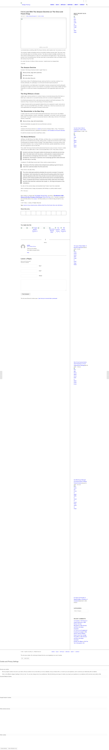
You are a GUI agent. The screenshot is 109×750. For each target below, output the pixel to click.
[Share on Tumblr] (48, 213)
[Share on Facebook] (23, 213)
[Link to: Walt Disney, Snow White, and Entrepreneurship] (23, 230)
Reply (28, 252)
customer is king (26, 205)
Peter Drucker (49, 205)
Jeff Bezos (40, 205)
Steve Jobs (55, 205)
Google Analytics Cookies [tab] (5, 697)
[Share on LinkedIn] (43, 213)
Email (40, 270)
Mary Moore (76, 625)
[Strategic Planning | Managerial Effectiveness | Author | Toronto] (28, 4)
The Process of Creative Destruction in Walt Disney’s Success (80, 622)
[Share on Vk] (53, 213)
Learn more (26, 658)
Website (40, 275)
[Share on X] (28, 213)
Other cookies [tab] (3, 735)
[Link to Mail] (87, 1)
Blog (27, 16)
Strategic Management (33, 16)
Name (40, 265)
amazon (35, 198)
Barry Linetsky (41, 16)
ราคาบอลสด (76, 620)
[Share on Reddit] (58, 213)
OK (22, 658)
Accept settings (4, 748)
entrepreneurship (33, 205)
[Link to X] (83, 1)
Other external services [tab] (5, 708)
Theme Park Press (47, 197)
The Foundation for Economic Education (56, 130)
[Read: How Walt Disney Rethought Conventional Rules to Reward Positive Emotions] (75, 384)
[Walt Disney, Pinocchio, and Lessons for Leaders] (108, 375)
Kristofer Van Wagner (78, 641)
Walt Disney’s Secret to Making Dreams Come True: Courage (80, 633)
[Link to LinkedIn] (85, 1)
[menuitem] (52, 4)
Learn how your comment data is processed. (47, 298)
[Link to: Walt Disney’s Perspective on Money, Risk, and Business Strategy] (63, 230)
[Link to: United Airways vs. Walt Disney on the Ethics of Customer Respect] (29, 230)
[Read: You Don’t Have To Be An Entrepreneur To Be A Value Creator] (75, 32)
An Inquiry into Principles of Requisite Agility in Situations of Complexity (80, 599)
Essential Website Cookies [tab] (6, 676)
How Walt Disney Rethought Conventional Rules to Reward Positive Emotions (80, 481)
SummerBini (76, 636)
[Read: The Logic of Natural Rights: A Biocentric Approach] (75, 146)
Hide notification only (12, 748)
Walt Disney (60, 205)
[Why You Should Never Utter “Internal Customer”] (1, 375)
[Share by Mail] (63, 213)
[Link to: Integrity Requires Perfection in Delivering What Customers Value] (35, 230)
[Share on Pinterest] (38, 213)
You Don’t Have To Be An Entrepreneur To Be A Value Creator (80, 129)
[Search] (86, 4)
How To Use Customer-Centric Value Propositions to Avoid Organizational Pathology (80, 363)
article (39, 128)
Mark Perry (44, 205)
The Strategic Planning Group (41, 195)
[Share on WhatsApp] (33, 213)
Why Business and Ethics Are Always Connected (80, 627)
